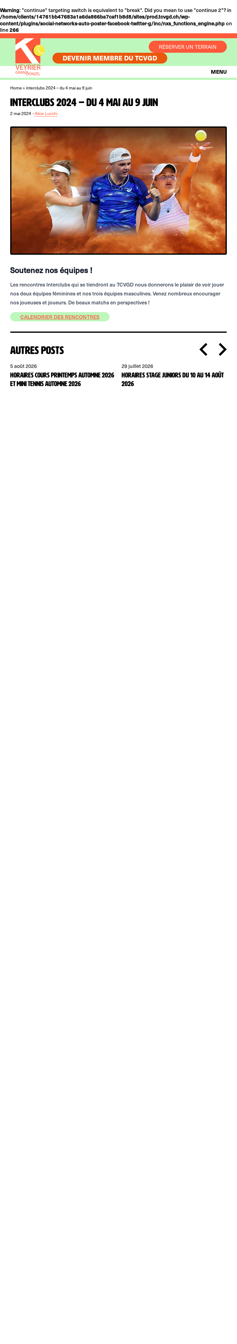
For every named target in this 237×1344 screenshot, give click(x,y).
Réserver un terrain (188, 46)
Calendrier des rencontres (59, 316)
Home (16, 88)
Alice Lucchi (46, 113)
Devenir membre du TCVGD (110, 57)
